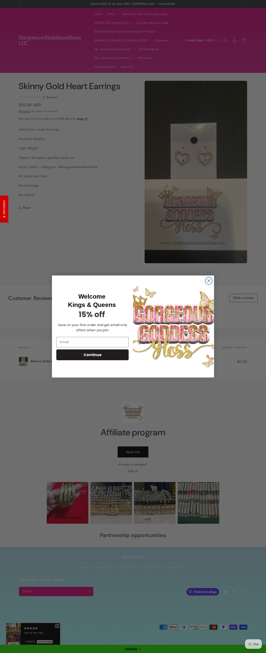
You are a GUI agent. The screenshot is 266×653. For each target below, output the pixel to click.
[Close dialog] (208, 280)
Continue (93, 354)
